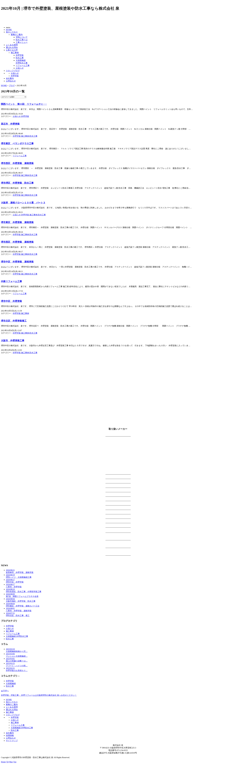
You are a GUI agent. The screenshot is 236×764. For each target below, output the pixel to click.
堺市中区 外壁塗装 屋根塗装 (17, 261)
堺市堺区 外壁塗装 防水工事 (17, 183)
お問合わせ (11, 81)
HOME (9, 30)
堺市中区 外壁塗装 (11, 301)
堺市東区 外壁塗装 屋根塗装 (17, 222)
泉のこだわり (12, 32)
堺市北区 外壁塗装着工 (14, 320)
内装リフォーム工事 (11, 281)
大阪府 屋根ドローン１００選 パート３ (23, 202)
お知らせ (20, 68)
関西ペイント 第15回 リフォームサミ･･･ (24, 104)
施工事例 (15, 53)
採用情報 (10, 735)
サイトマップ (12, 741)
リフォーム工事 (23, 65)
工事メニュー (22, 42)
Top (14, 762)
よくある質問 (12, 45)
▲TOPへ (5, 691)
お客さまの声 (12, 50)
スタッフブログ (13, 71)
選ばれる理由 (12, 47)
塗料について (22, 37)
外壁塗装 (20, 55)
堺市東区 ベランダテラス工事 (17, 143)
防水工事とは (22, 40)
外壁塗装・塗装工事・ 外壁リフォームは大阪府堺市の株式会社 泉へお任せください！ (39, 695)
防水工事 (20, 58)
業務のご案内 (17, 35)
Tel (7, 762)
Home (3, 762)
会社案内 (10, 78)
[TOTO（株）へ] (118, 538)
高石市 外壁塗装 (10, 124)
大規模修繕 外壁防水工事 (17, 636)
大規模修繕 (11, 683)
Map (11, 762)
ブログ (12, 85)
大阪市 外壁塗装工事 (12, 340)
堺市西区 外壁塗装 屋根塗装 (17, 163)
